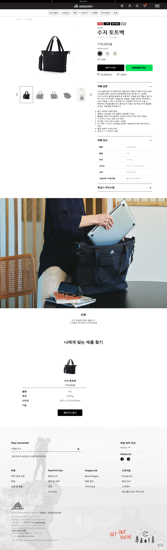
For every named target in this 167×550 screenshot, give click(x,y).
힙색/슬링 (115, 24)
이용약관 (43, 513)
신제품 (94, 13)
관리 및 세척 (53, 481)
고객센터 (126, 486)
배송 (13, 481)
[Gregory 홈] (83, 6)
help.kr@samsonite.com (25, 536)
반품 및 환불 (17, 486)
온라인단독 (105, 13)
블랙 (123, 24)
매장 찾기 (124, 447)
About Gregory (91, 476)
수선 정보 (52, 491)
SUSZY (18, 19)
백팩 (75, 13)
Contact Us (127, 476)
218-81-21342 (29, 522)
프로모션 (65, 13)
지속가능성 (90, 486)
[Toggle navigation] (157, 6)
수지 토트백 (70, 380)
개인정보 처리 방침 (54, 513)
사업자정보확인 (40, 522)
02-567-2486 (24, 533)
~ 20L (107, 24)
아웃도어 (84, 13)
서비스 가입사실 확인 (19, 530)
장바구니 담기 (111, 68)
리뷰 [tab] (83, 314)
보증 (50, 486)
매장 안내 (126, 481)
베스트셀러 (54, 13)
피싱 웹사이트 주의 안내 (133, 491)
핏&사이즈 (53, 476)
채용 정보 (89, 481)
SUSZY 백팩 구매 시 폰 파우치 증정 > (91, 1)
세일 (115, 13)
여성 (100, 24)
